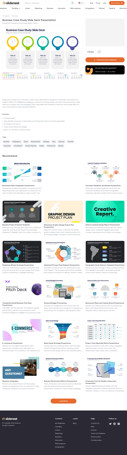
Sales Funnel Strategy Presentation (57, 343)
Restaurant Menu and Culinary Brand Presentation (105, 303)
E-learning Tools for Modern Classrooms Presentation (101, 382)
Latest (27, 8)
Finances (61, 141)
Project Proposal (30, 146)
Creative (70, 141)
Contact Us (95, 423)
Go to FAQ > (112, 71)
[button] (5, 49)
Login (104, 3)
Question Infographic (10, 381)
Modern (60, 146)
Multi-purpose (75, 8)
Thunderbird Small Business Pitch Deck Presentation (17, 304)
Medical (112, 8)
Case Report (18, 146)
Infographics (89, 8)
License (93, 430)
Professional (51, 146)
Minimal (101, 8)
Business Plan (35, 141)
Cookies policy (96, 440)
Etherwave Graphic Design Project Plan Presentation (59, 226)
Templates (6, 16)
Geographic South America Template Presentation (105, 265)
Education (61, 8)
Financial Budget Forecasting (55, 303)
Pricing (98, 3)
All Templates (60, 423)
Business (50, 8)
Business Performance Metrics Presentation (60, 381)
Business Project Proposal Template (16, 225)
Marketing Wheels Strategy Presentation (18, 265)
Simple (41, 146)
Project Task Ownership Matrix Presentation (102, 343)
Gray (53, 141)
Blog (91, 3)
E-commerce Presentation (12, 343)
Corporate (7, 146)
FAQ (92, 427)
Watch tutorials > (101, 71)
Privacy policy (96, 437)
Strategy (46, 141)
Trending (15, 8)
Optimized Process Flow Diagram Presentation (62, 265)
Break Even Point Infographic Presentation (18, 186)
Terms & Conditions (98, 433)
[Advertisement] (42, 98)
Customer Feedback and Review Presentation (103, 186)
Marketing (38, 8)
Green (26, 141)
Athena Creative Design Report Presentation (103, 225)
